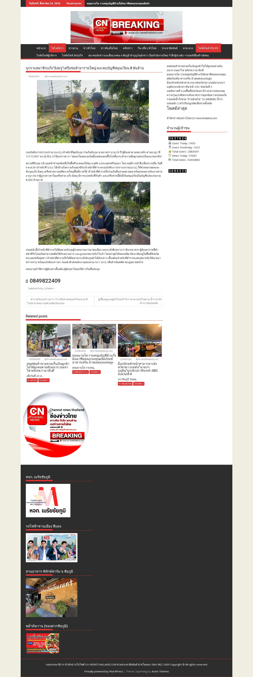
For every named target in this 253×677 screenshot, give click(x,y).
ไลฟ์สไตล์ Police (208, 48)
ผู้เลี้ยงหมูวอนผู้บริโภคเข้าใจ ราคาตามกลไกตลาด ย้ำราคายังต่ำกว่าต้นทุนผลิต (130, 301)
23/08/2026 (34, 359)
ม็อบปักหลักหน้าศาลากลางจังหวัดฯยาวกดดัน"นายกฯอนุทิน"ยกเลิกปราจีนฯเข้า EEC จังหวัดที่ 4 (136, 3)
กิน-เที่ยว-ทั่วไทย (147, 48)
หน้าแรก (41, 48)
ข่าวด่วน (73, 48)
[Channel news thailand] (126, 42)
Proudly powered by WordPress (103, 671)
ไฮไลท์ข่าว (57, 48)
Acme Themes (160, 671)
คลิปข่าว (128, 48)
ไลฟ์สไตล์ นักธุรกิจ (72, 55)
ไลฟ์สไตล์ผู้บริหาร (46, 55)
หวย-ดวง (188, 48)
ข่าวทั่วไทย (89, 48)
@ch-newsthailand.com (56, 76)
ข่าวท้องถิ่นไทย (109, 48)
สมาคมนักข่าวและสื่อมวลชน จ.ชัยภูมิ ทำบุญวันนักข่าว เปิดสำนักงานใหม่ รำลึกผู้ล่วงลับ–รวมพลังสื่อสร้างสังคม (148, 55)
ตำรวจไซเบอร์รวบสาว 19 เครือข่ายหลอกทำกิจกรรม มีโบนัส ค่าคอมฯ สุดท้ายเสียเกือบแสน (57, 301)
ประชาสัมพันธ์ (170, 48)
